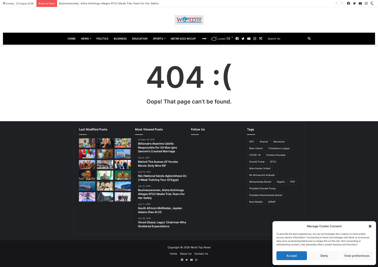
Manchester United (259, 168)
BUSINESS (120, 38)
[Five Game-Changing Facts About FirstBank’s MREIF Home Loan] (123, 196)
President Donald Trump (262, 188)
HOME (72, 38)
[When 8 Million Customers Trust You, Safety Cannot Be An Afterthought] (123, 153)
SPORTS (158, 38)
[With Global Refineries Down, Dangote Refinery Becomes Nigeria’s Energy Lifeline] (123, 186)
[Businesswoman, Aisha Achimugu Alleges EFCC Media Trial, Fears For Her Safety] (105, 143)
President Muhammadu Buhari (265, 195)
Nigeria (281, 181)
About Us (186, 253)
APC (251, 141)
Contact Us (201, 253)
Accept (291, 256)
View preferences (357, 256)
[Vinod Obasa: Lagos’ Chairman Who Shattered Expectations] (87, 143)
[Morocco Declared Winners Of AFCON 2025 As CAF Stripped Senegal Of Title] (123, 175)
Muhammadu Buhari (260, 181)
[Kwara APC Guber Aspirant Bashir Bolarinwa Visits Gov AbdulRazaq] (105, 153)
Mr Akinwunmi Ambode (262, 175)
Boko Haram (256, 148)
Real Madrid (255, 201)
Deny (324, 256)
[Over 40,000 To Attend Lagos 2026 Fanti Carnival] (87, 164)
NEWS (85, 38)
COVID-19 (254, 154)
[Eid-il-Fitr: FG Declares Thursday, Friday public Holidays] (105, 175)
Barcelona (279, 141)
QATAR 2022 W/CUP (183, 38)
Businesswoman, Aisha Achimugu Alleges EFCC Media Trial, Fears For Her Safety (108, 3)
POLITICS (102, 38)
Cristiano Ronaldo (275, 154)
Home (173, 253)
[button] (370, 226)
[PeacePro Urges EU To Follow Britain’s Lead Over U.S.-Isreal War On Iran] (105, 196)
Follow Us (198, 129)
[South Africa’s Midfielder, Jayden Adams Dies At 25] (123, 143)
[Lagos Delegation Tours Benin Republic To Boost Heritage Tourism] (123, 164)
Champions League (279, 148)
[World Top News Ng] (189, 20)
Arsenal (264, 141)
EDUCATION (139, 38)
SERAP (272, 201)
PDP (292, 181)
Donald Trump (257, 161)
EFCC (273, 161)
